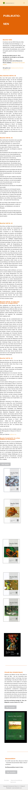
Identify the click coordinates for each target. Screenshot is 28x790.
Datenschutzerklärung (16, 780)
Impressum (13, 782)
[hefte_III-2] (15, 742)
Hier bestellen (10, 707)
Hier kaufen (5, 464)
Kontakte (6, 780)
